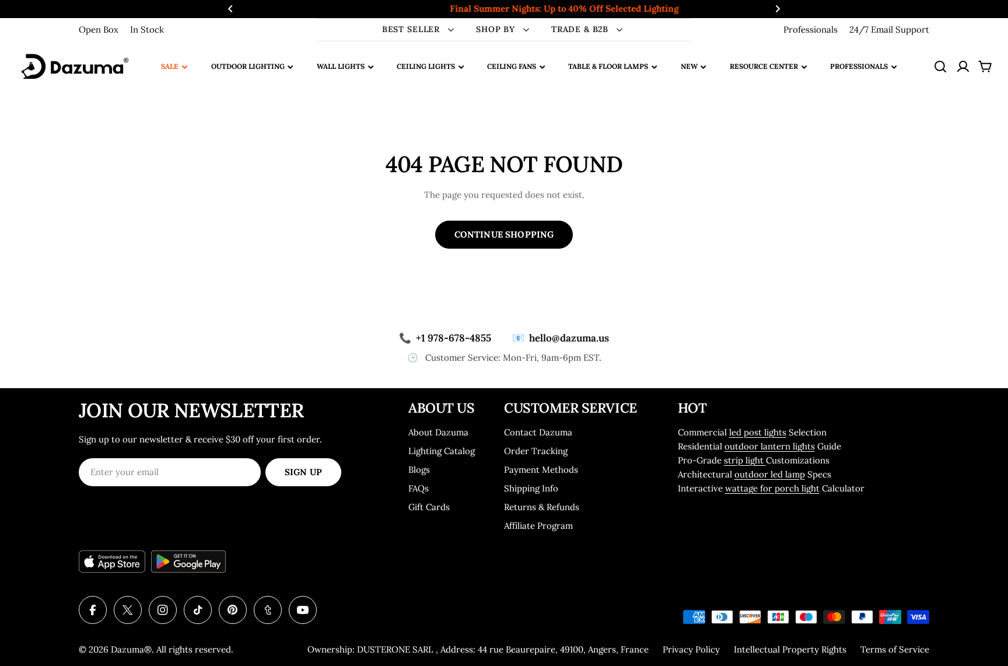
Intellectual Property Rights (790, 649)
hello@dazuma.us (560, 338)
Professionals (810, 29)
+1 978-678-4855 (445, 338)
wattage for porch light (772, 488)
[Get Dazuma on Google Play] (188, 561)
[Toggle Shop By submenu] (526, 30)
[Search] (940, 67)
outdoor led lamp (769, 474)
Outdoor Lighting (248, 66)
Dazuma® (131, 649)
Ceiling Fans (511, 66)
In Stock (147, 29)
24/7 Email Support (889, 29)
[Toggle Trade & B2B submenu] (619, 30)
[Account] (963, 67)
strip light (745, 460)
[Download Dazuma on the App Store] (112, 561)
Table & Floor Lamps (608, 66)
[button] (230, 9)
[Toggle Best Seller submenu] (451, 30)
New (689, 66)
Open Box (98, 29)
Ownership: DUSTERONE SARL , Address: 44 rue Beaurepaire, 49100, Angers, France (478, 649)
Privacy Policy (691, 649)
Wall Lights (341, 66)
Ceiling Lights (426, 66)
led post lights (757, 432)
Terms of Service (894, 649)
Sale (169, 66)
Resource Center (764, 66)
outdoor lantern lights (769, 446)
